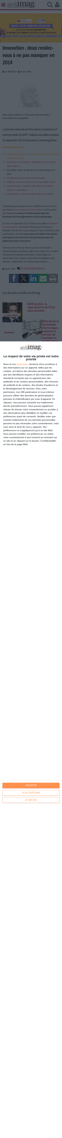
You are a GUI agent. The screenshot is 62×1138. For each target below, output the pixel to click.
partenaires (22, 364)
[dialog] (31, 739)
